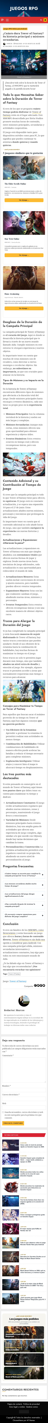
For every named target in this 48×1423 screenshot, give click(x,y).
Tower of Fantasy (36, 332)
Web (4, 1103)
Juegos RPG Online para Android (15, 29)
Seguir (45, 20)
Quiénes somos (32, 1407)
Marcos (9, 44)
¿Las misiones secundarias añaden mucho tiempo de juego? (21, 885)
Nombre (6, 1086)
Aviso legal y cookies (17, 1407)
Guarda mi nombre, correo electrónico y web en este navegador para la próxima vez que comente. (24, 1115)
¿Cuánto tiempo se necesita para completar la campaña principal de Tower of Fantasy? (22, 874)
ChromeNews (18, 1420)
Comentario (8, 1055)
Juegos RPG (24, 8)
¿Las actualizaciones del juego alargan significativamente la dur (19, 895)
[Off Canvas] (2, 20)
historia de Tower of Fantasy (22, 388)
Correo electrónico (11, 1094)
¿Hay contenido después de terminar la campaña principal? (20, 905)
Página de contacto (14, 1404)
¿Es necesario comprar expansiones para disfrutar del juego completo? (20, 915)
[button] (7, 20)
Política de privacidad (31, 1404)
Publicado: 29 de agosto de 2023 (27, 44)
